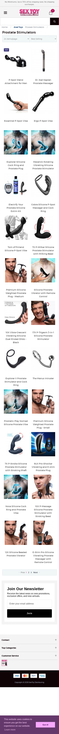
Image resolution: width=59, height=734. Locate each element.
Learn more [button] (10, 729)
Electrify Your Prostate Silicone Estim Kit (16, 208)
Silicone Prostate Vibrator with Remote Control (43, 293)
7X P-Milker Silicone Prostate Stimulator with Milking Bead (43, 250)
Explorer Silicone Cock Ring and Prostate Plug (16, 165)
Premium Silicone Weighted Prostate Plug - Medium (16, 293)
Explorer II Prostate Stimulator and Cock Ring (16, 381)
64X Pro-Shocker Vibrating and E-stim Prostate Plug (43, 467)
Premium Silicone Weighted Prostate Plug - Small (43, 424)
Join (29, 613)
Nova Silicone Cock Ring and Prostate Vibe (15, 509)
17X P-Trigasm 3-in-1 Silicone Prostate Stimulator (43, 335)
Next (35, 572)
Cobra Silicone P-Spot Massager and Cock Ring (43, 208)
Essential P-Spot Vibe (16, 120)
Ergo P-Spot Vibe (43, 120)
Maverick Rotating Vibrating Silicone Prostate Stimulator (43, 165)
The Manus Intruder (43, 378)
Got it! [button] (45, 725)
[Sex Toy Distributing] (29, 12)
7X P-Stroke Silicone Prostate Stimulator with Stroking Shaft (16, 467)
